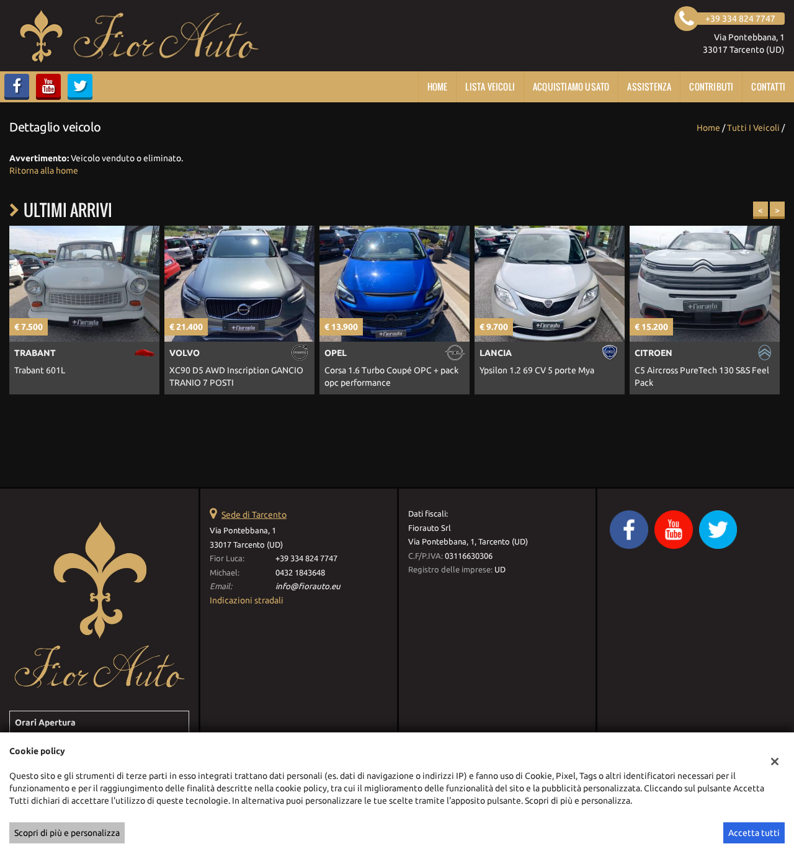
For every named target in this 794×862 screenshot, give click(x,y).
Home (437, 86)
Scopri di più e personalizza (67, 833)
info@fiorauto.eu (308, 586)
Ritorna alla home (43, 171)
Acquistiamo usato (571, 86)
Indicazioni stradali (246, 600)
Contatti (768, 86)
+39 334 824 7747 (306, 558)
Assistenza (649, 86)
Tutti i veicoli (753, 128)
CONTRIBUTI (711, 86)
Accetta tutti (754, 833)
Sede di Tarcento (254, 515)
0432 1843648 (300, 572)
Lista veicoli (490, 86)
